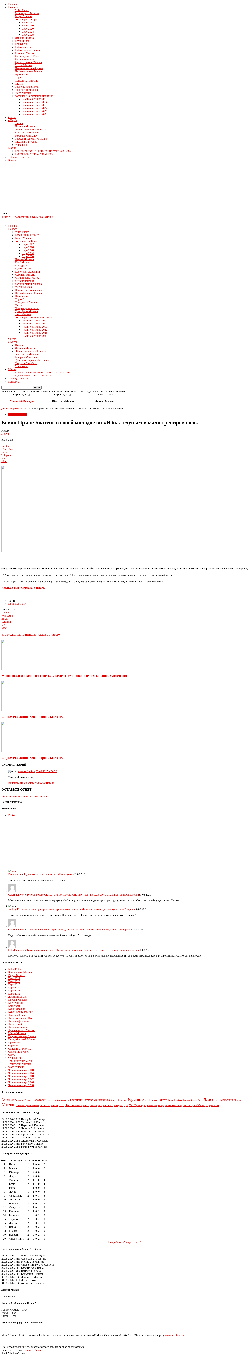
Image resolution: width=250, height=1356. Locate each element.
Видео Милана (23, 16)
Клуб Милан (22, 40)
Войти (12, 815)
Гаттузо (88, 1099)
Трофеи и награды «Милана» (32, 138)
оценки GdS (214, 1105)
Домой (5, 408)
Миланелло (21, 144)
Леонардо (216, 1100)
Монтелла (35, 1106)
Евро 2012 (28, 22)
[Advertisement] (103, 188)
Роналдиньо (118, 1106)
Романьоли (108, 1105)
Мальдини (226, 1099)
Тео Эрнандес (137, 1105)
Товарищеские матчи (27, 86)
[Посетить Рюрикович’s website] (12, 871)
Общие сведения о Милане (30, 129)
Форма (19, 123)
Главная (12, 4)
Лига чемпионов (24, 59)
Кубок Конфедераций (27, 50)
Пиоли (69, 1105)
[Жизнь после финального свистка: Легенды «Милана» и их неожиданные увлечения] (21, 669)
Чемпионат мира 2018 (34, 105)
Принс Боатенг (17, 603)
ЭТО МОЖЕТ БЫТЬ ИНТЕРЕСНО (20, 635)
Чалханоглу (176, 1105)
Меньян (238, 1099)
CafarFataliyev (16, 894)
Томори (161, 1106)
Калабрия (178, 1100)
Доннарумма (102, 1099)
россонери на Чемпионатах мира (34, 95)
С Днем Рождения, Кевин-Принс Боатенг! (32, 716)
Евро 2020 (28, 28)
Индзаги (155, 1100)
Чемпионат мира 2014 (34, 102)
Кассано (186, 1100)
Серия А (20, 77)
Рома (100, 1105)
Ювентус (202, 1105)
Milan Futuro (22, 10)
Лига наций (15, 1024)
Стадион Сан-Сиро (26, 141)
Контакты (14, 160)
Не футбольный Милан (28, 71)
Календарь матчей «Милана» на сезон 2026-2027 (43, 150)
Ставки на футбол (18, 1051)
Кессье (193, 1100)
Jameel (5, 433)
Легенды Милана (25, 53)
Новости (13, 7)
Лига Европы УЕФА (27, 56)
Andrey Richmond (18, 909)
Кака (170, 1099)
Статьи (19, 83)
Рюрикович (14, 874)
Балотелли (39, 1099)
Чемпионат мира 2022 (34, 108)
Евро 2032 (14, 993)
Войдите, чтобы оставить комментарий (31, 782)
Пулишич (84, 1105)
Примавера (21, 74)
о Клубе (12, 120)
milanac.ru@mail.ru (34, 1350)
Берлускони (62, 1100)
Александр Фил (26, 771)
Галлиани (76, 1099)
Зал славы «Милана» (27, 132)
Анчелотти (19, 1100)
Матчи (12, 147)
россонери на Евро (26, 19)
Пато (61, 1105)
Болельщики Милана (27, 13)
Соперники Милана (26, 80)
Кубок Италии (23, 47)
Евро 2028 (28, 34)
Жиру (114, 1100)
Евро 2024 (28, 31)
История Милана (25, 126)
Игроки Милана (24, 37)
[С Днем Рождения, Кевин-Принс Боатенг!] (21, 710)
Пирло (77, 1106)
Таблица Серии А (18, 157)
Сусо (126, 1105)
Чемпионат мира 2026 (34, 111)
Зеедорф (122, 1100)
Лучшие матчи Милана (28, 62)
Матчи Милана (23, 65)
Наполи (54, 1105)
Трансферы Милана (26, 89)
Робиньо (93, 1106)
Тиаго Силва (152, 1106)
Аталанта (28, 1100)
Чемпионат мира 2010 (34, 98)
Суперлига (14, 1057)
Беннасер (51, 1100)
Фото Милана (23, 92)
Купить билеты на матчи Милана (34, 153)
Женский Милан (17, 996)
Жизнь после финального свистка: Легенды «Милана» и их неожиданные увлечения (64, 675)
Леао (207, 1100)
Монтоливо (45, 1105)
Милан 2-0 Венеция (22, 401)
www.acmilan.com (175, 1335)
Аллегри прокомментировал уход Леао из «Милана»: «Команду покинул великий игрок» (83, 909)
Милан (8, 1104)
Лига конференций (19, 1021)
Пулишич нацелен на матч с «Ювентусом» (49, 874)
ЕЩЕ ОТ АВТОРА (50, 635)
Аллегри (7, 1099)
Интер (164, 1099)
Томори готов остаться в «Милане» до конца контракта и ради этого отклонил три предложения (83, 894)
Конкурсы (21, 43)
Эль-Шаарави (190, 1105)
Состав (12, 117)
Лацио (200, 1100)
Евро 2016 (28, 25)
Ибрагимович (138, 1099)
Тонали (168, 1105)
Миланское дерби (23, 1106)
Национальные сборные (29, 68)
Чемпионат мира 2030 (34, 114)
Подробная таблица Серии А (125, 1242)
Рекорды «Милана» (26, 135)
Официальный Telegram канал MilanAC (24, 588)
